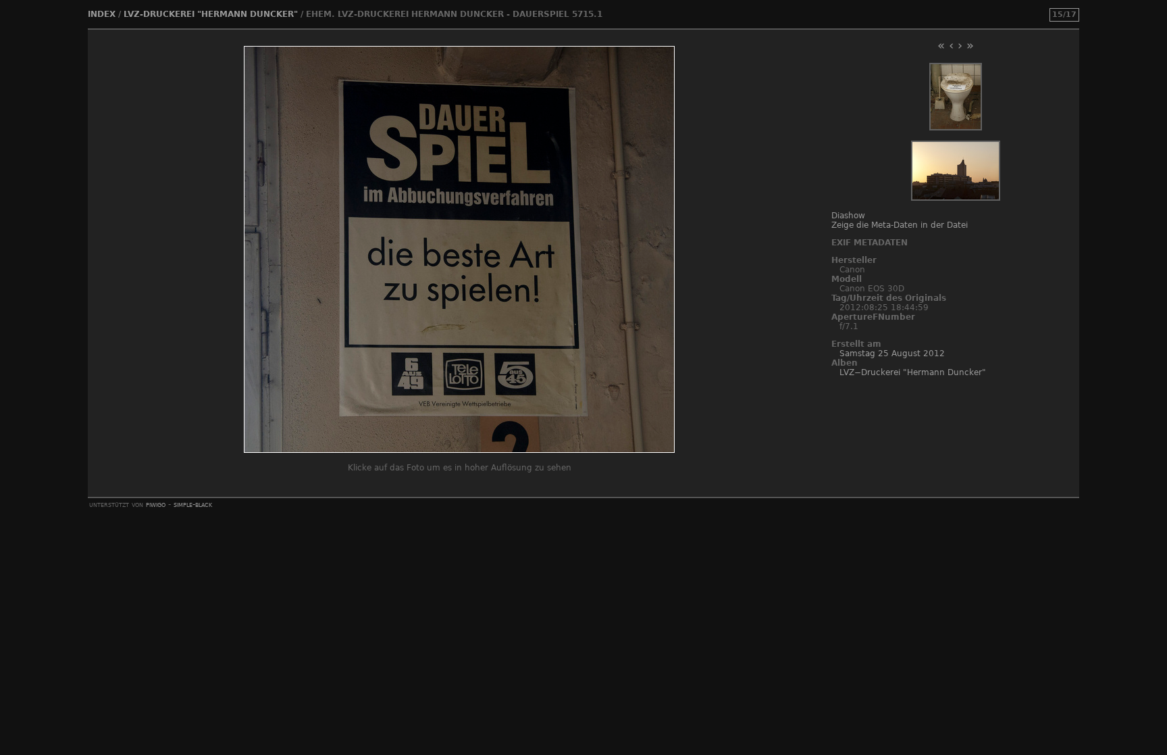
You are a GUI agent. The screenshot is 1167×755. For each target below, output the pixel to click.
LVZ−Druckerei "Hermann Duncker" (912, 372)
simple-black (193, 504)
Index (101, 14)
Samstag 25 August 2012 (892, 353)
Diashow (848, 215)
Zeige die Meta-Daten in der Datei (899, 225)
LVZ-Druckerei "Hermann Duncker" (211, 14)
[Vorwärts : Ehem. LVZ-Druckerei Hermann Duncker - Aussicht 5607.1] (955, 198)
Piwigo (155, 504)
